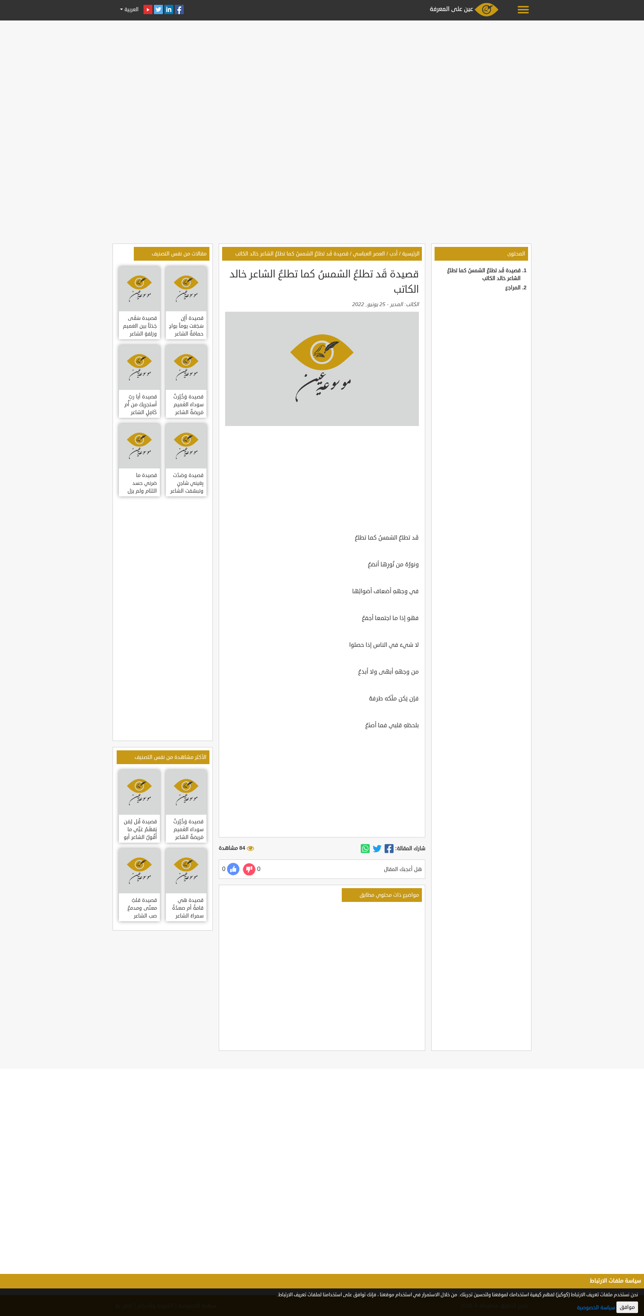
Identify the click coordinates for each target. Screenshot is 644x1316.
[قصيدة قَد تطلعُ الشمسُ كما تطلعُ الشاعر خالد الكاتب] (389, 849)
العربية (131, 9)
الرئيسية (411, 253)
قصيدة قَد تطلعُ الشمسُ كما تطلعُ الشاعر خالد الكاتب (291, 253)
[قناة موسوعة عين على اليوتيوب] (147, 9)
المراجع (513, 287)
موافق (627, 1307)
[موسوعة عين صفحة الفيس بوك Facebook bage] (179, 9)
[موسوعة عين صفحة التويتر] (158, 9)
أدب (393, 253)
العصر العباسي (369, 253)
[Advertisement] (322, 75)
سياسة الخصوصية (596, 1307)
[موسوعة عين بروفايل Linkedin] (168, 9)
